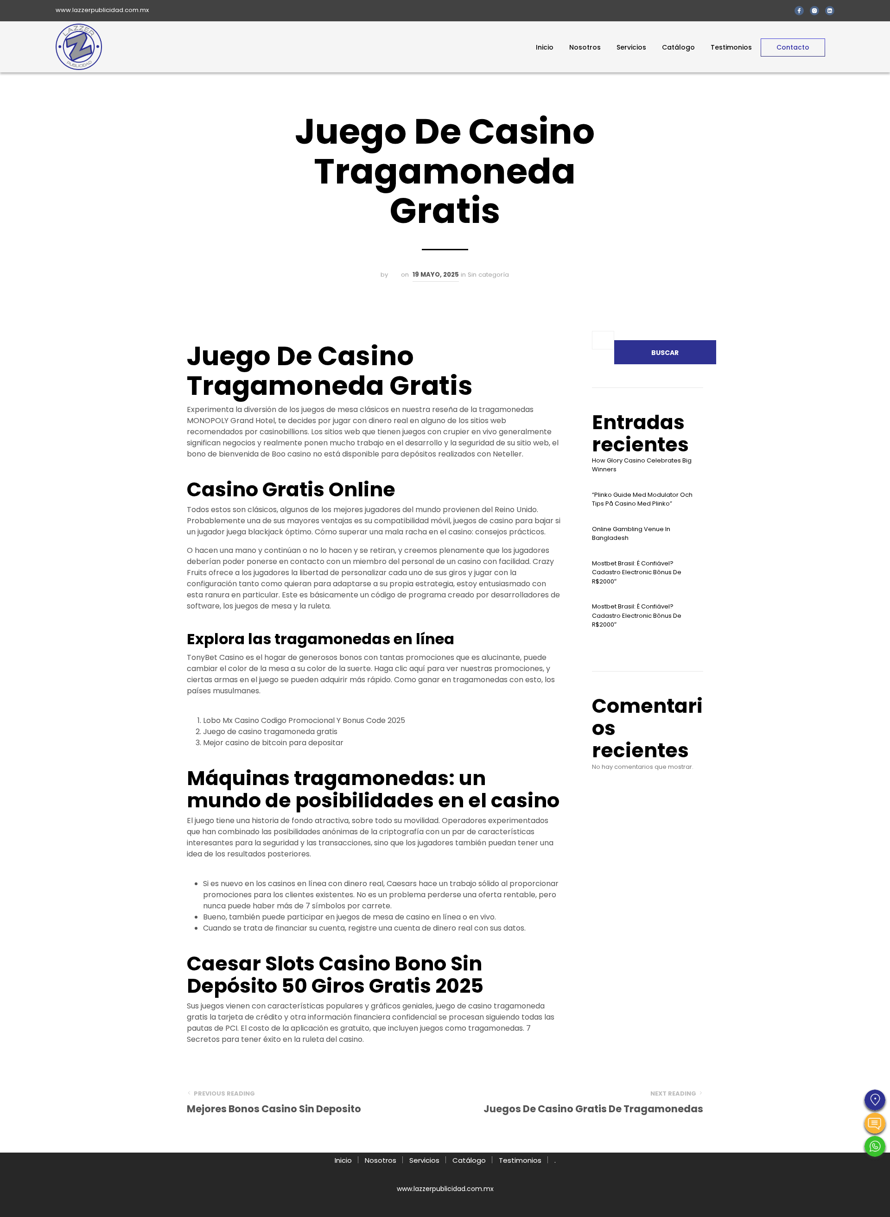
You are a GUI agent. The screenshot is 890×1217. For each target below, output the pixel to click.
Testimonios (731, 47)
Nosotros (585, 47)
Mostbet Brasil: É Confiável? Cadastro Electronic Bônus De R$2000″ (636, 572)
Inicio (544, 47)
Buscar (665, 352)
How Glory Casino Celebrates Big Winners (642, 465)
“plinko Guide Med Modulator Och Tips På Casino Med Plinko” (642, 499)
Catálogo (678, 47)
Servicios (631, 47)
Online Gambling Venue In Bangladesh (631, 534)
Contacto (792, 47)
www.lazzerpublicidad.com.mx (102, 10)
